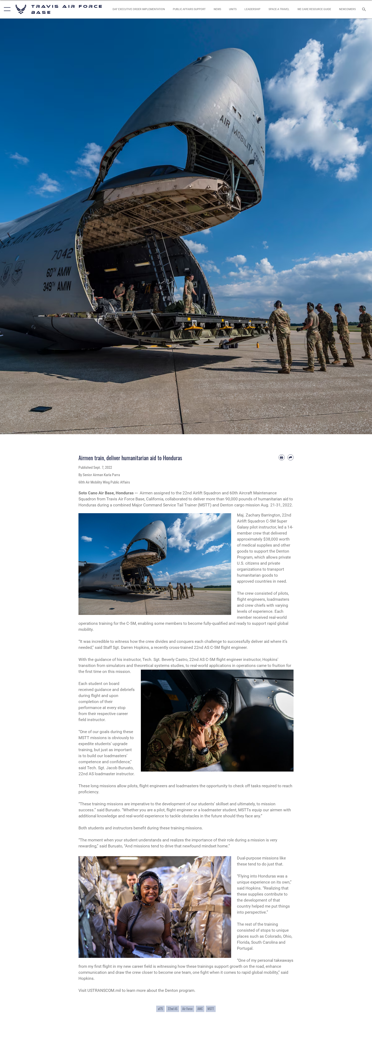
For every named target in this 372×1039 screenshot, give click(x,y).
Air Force (187, 1009)
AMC (200, 1009)
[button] (6, 9)
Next (353, 226)
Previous (18, 226)
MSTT (211, 1009)
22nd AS (172, 1009)
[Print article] (282, 457)
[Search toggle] (364, 9)
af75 (160, 1009)
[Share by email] (291, 457)
